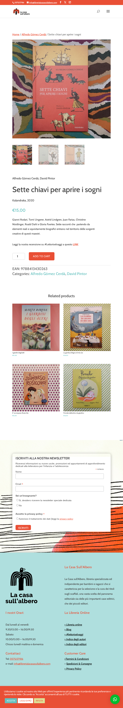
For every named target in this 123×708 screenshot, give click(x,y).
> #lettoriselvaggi (74, 634)
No (20, 505)
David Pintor (77, 273)
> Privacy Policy (73, 668)
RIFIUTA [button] (39, 700)
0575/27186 (16, 658)
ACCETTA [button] (11, 700)
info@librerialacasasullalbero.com (32, 663)
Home (15, 34)
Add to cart (41, 256)
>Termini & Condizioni (77, 658)
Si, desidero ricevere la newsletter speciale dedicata (45, 500)
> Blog (68, 629)
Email (19, 484)
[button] (115, 699)
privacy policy (66, 519)
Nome (19, 471)
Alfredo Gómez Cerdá (34, 34)
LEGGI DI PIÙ (25, 700)
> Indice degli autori (75, 639)
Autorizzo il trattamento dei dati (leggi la (46, 519)
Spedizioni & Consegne (79, 663)
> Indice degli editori (75, 644)
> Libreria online (73, 624)
